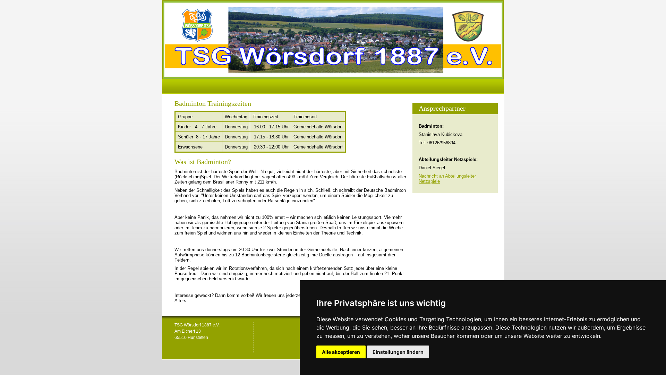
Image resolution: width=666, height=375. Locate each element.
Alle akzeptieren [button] (341, 352)
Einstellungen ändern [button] (398, 352)
